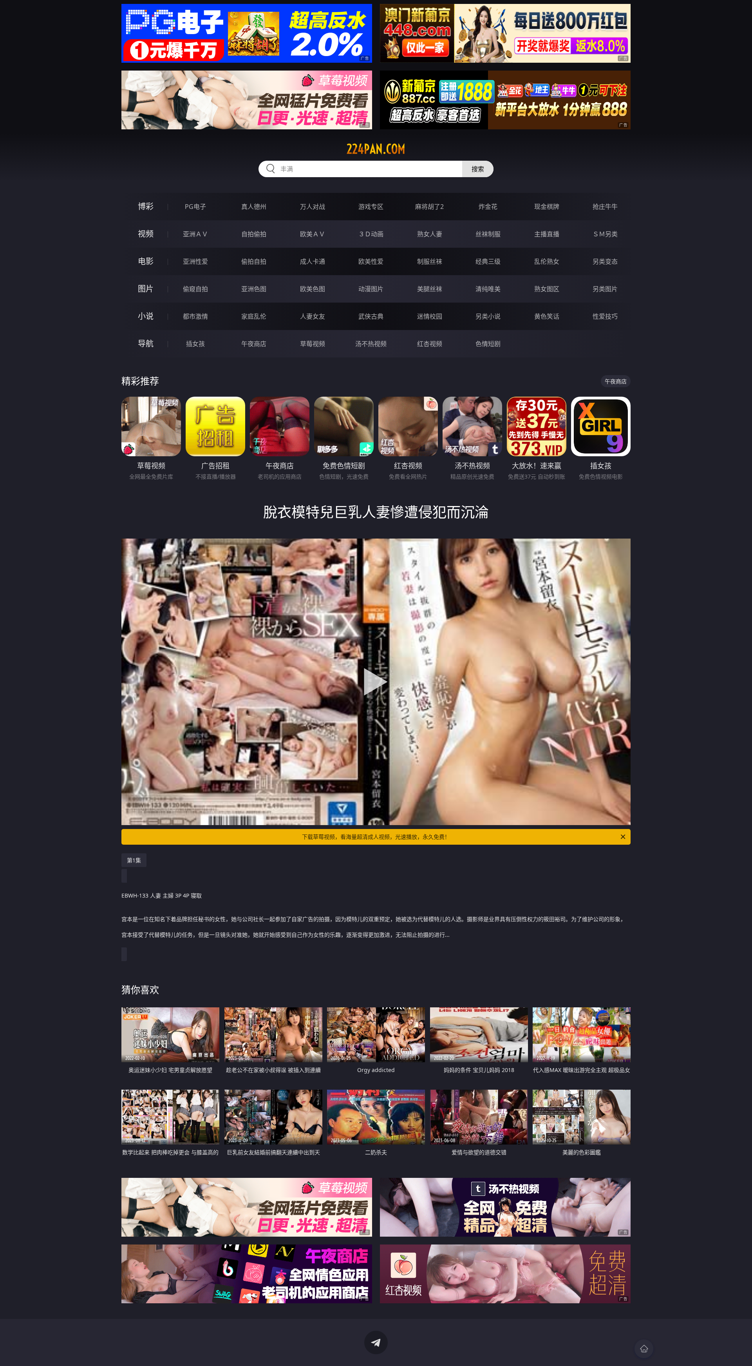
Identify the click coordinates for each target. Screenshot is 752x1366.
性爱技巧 (605, 316)
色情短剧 (488, 343)
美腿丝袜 (429, 289)
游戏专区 (370, 206)
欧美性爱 (370, 261)
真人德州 (253, 206)
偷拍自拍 (253, 261)
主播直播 (546, 234)
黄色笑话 (546, 316)
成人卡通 (312, 261)
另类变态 (605, 261)
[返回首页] (643, 1348)
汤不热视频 (371, 343)
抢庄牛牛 (605, 206)
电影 (146, 261)
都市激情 (195, 316)
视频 (146, 234)
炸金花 (488, 206)
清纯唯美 (488, 289)
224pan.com (376, 149)
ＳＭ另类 (605, 234)
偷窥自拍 (195, 289)
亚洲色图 (253, 289)
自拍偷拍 (253, 234)
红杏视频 (429, 343)
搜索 (478, 169)
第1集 (134, 860)
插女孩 (195, 343)
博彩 (146, 206)
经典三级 (488, 261)
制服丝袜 (429, 261)
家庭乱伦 (253, 316)
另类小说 (488, 316)
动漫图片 (370, 289)
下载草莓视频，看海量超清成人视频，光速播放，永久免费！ (376, 836)
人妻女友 (312, 316)
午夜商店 (253, 343)
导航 (146, 343)
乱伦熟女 (546, 261)
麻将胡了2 (429, 206)
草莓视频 (312, 343)
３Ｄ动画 (370, 234)
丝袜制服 (488, 234)
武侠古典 (370, 316)
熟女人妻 (429, 234)
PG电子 (195, 206)
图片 (146, 288)
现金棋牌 (546, 206)
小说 (146, 316)
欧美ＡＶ (312, 234)
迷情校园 (429, 316)
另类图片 (605, 289)
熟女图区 (546, 289)
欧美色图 (312, 289)
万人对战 (312, 206)
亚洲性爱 (195, 261)
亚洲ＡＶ (195, 234)
